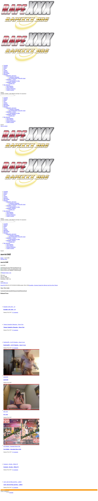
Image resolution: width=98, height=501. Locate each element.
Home (2, 257)
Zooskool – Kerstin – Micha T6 (10, 464)
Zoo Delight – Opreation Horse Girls (11, 446)
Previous (3, 259)
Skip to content (4, 126)
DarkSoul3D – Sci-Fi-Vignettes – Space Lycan (14, 342)
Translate (11, 492)
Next (6, 259)
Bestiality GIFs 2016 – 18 (9, 306)
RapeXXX (3, 285)
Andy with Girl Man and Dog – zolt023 (12, 481)
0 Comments (15, 312)
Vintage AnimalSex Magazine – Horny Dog (13, 324)
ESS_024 (5, 411)
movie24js (5, 377)
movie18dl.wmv (4, 282)
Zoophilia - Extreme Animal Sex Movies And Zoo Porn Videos (43, 285)
